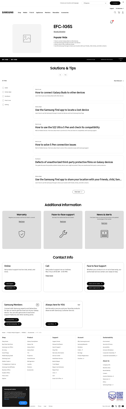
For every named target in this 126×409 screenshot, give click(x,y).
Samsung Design (107, 385)
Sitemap (50, 406)
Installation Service (57, 358)
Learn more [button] (9, 288)
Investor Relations (108, 376)
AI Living (4, 350)
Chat (53, 373)
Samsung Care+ (6, 358)
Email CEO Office (57, 378)
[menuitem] (19, 13)
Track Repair (55, 364)
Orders (80, 350)
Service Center (56, 355)
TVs (28, 353)
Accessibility (106, 347)
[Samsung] (7, 12)
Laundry (29, 364)
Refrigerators (30, 361)
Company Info (106, 365)
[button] (78, 93)
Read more (22, 221)
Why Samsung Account (84, 341)
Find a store (5, 375)
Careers (105, 373)
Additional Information (107, 59)
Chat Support (9, 284)
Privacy (39, 406)
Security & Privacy (108, 344)
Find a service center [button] (94, 284)
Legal (45, 406)
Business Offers (6, 370)
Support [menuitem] (112, 8)
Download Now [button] (10, 320)
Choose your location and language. (69, 3)
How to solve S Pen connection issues (64, 44)
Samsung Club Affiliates (8, 367)
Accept (23, 403)
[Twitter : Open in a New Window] (116, 406)
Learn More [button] (51, 324)
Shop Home (5, 341)
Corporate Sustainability (109, 355)
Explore (4, 378)
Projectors (30, 355)
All (60, 74)
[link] (111, 22)
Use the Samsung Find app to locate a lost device (67, 42)
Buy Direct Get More (7, 344)
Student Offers (6, 373)
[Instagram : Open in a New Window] (119, 406)
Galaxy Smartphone (32, 341)
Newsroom (106, 379)
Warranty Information (59, 31)
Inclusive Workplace (108, 350)
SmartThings (5, 353)
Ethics (104, 382)
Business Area (106, 367)
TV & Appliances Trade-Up (9, 364)
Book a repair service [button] (94, 288)
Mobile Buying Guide (7, 355)
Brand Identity (106, 370)
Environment (106, 341)
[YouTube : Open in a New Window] (123, 406)
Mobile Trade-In (6, 361)
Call (53, 375)
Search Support (56, 347)
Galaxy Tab (30, 344)
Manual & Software (57, 344)
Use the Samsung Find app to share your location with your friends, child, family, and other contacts (80, 46)
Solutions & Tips (91, 59)
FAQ (65, 74)
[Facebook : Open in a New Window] (113, 406)
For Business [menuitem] (119, 8)
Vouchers (80, 358)
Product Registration (83, 355)
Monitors (29, 367)
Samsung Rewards (82, 344)
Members (80, 347)
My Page (80, 353)
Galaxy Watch (30, 347)
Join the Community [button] (11, 324)
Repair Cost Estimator (58, 367)
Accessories (30, 370)
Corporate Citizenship (109, 353)
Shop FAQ (54, 350)
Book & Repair (56, 361)
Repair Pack (55, 370)
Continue (115, 3)
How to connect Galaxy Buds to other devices (66, 41)
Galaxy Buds (30, 350)
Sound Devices (31, 358)
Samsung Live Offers (7, 347)
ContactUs (121, 59)
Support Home (56, 341)
